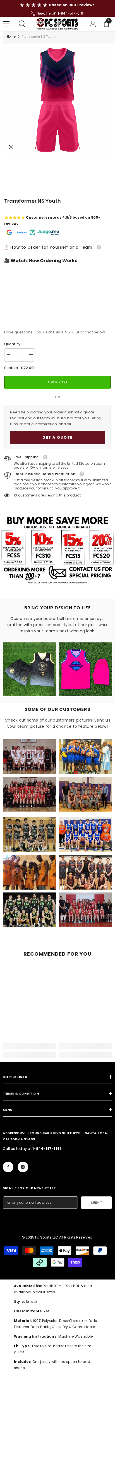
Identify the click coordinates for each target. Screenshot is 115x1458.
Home (11, 37)
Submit (96, 1203)
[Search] (22, 23)
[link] (29, 756)
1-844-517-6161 (71, 13)
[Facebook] (8, 1167)
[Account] (93, 24)
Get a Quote (57, 437)
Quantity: (12, 344)
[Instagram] (23, 1167)
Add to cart (56, 382)
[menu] (6, 23)
